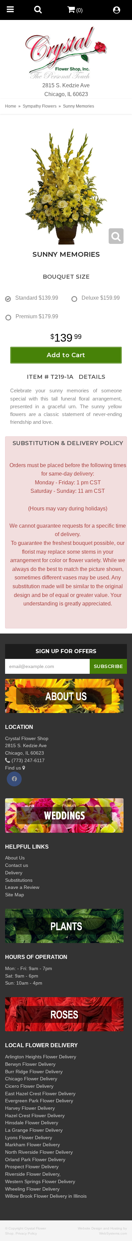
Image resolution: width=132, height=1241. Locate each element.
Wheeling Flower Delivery (32, 1189)
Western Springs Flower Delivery (40, 1181)
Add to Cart (66, 355)
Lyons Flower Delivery (28, 1137)
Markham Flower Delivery (32, 1144)
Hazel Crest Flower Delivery (35, 1115)
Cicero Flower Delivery (29, 1086)
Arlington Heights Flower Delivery (40, 1056)
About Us (15, 857)
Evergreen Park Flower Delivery (39, 1100)
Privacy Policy (26, 1233)
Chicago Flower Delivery (31, 1078)
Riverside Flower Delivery (32, 1174)
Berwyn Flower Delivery (30, 1064)
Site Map (14, 894)
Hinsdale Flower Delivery (31, 1122)
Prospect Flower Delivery (32, 1166)
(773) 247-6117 (27, 760)
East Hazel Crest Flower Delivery (40, 1093)
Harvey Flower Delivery (30, 1108)
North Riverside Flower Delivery (39, 1152)
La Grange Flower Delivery (34, 1130)
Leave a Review (22, 887)
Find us (13, 768)
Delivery (13, 872)
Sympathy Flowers (40, 106)
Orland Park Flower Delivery (35, 1159)
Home (10, 106)
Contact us (16, 865)
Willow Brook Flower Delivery (36, 1196)
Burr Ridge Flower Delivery (34, 1071)
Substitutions (18, 880)
